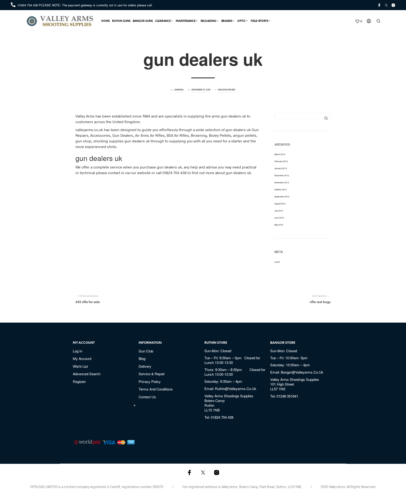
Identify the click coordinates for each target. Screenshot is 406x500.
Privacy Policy (150, 381)
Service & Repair (152, 373)
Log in (277, 262)
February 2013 (281, 161)
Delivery (145, 366)
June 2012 (279, 217)
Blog (142, 358)
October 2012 (280, 189)
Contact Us (147, 396)
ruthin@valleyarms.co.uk (235, 388)
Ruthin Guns (121, 21)
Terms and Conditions (156, 389)
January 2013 (280, 168)
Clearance (163, 21)
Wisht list (80, 366)
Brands (226, 21)
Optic (241, 21)
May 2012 (278, 224)
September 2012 (281, 196)
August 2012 (280, 203)
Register (79, 381)
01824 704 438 (28, 5)
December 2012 (281, 175)
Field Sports (259, 21)
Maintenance (185, 21)
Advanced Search (86, 373)
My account (82, 358)
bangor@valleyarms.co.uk (302, 372)
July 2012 (278, 210)
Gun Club (146, 350)
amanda (178, 90)
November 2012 (281, 182)
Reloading (208, 21)
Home (105, 21)
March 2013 (279, 154)
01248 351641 (287, 396)
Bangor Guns (143, 21)
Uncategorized (226, 90)
